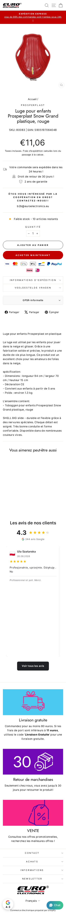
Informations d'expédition (33, 280)
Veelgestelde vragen (33, 287)
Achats (32, 861)
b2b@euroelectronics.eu (33, 206)
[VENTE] (33, 813)
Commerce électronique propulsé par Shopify (33, 910)
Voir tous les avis (33, 665)
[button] (55, 905)
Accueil (32, 99)
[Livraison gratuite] (33, 702)
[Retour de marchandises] (33, 762)
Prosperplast (33, 105)
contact (32, 853)
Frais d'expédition (33, 151)
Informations (32, 870)
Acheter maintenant (33, 255)
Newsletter (32, 878)
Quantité (33, 227)
